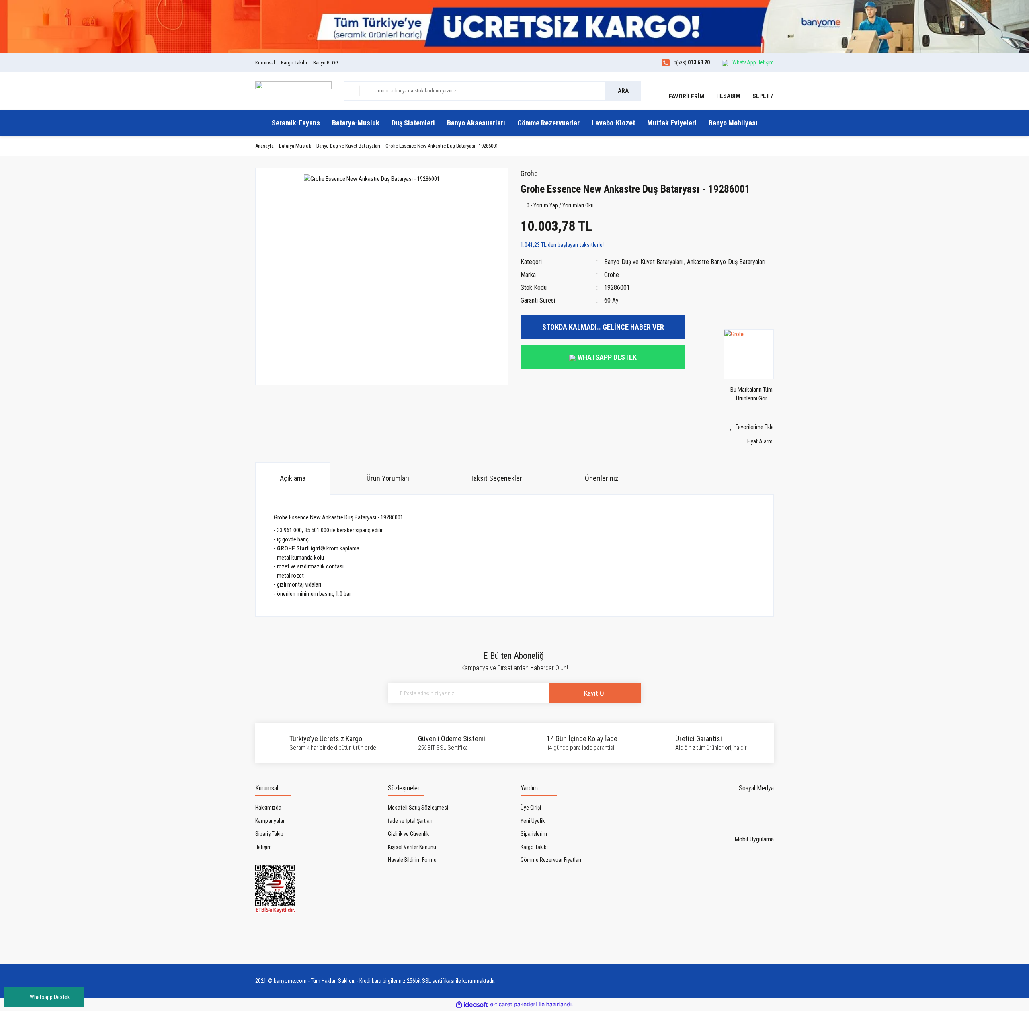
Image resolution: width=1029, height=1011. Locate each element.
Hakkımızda (268, 807)
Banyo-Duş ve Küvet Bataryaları (643, 262)
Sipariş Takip (269, 834)
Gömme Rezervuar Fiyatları (551, 860)
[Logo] (293, 90)
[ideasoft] (472, 1004)
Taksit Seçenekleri (497, 478)
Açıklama (292, 478)
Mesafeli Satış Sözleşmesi (418, 807)
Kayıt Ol (595, 693)
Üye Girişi (531, 807)
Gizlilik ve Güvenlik (408, 834)
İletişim (263, 847)
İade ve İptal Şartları (410, 821)
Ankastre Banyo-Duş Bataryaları (726, 262)
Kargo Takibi (294, 62)
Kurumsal (265, 62)
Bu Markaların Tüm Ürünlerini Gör (751, 394)
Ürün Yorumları (388, 478)
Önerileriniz (601, 478)
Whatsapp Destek (50, 997)
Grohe (529, 173)
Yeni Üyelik (533, 821)
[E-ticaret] (513, 1004)
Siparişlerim (534, 834)
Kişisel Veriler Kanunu (412, 847)
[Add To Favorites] (735, 427)
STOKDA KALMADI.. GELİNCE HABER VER (603, 327)
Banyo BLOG (325, 62)
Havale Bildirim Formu (412, 860)
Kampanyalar (270, 821)
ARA (623, 90)
